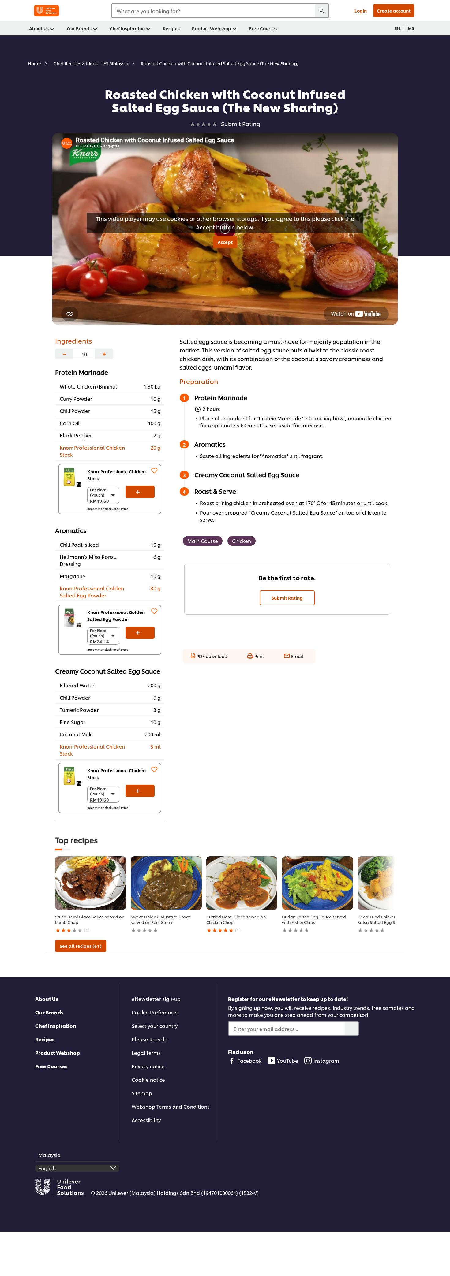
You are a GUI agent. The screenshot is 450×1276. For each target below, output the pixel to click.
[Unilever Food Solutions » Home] (46, 10)
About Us (46, 998)
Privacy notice (148, 1066)
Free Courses (51, 1066)
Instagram (326, 1060)
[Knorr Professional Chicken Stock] (71, 477)
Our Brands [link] (79, 28)
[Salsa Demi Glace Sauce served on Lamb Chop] (90, 883)
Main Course (202, 540)
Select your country (155, 1025)
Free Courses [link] (263, 28)
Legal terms (146, 1052)
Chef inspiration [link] (127, 28)
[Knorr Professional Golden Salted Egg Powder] (71, 617)
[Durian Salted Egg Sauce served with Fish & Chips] (317, 883)
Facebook (249, 1060)
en (397, 28)
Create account (394, 10)
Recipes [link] (171, 28)
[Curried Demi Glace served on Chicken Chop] (241, 883)
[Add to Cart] (140, 492)
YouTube (287, 1060)
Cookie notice (148, 1079)
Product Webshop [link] (211, 28)
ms (411, 28)
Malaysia (49, 1154)
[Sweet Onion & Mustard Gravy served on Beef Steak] (166, 883)
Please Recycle (149, 1039)
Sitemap (142, 1092)
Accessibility (146, 1119)
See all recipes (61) (81, 946)
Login (360, 10)
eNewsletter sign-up (156, 998)
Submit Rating (287, 598)
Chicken (241, 540)
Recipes (44, 1039)
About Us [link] (39, 28)
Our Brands (49, 1012)
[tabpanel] (90, 895)
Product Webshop (57, 1052)
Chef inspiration (55, 1025)
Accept (225, 242)
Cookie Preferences (155, 1012)
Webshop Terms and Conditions (171, 1106)
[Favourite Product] (154, 470)
